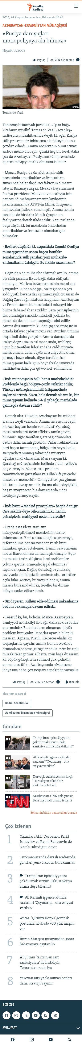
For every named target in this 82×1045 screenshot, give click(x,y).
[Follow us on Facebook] (7, 1015)
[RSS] (45, 1015)
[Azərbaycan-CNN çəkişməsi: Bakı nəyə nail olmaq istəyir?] (17, 801)
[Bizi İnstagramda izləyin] (31, 1039)
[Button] (39, 60)
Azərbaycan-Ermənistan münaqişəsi (35, 26)
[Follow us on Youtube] (36, 1015)
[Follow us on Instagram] (16, 1015)
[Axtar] (69, 1039)
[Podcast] (55, 1015)
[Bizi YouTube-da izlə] (50, 1039)
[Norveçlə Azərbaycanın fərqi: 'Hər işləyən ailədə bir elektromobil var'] (17, 782)
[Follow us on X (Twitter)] (26, 1015)
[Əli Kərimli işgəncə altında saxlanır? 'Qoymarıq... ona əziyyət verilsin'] (17, 762)
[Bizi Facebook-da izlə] (12, 1039)
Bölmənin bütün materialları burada (53, 812)
